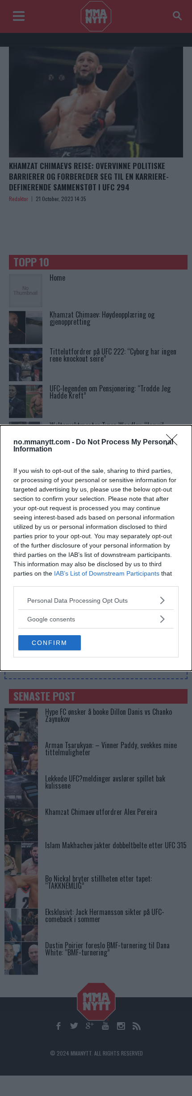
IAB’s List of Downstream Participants (106, 573)
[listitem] (96, 600)
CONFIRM (49, 642)
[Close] (174, 442)
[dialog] (96, 548)
